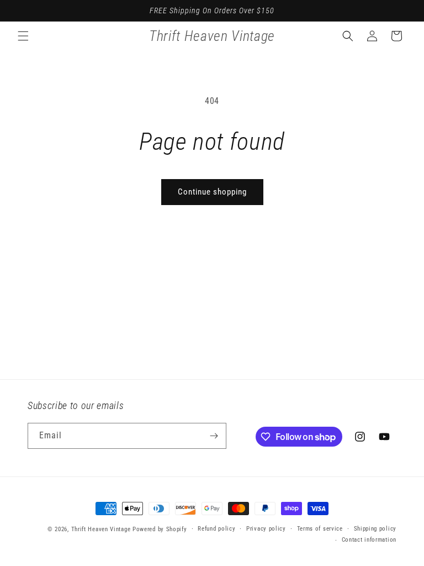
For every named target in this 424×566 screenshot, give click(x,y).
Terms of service (320, 528)
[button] (23, 36)
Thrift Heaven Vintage (101, 529)
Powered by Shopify (159, 529)
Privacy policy (266, 528)
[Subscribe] (214, 436)
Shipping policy (375, 528)
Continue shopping (212, 192)
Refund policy (216, 528)
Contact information (369, 539)
